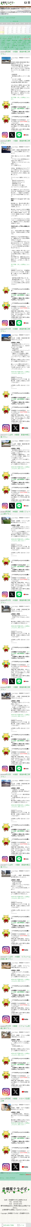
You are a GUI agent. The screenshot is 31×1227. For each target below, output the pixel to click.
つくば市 (23, 37)
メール (22, 1225)
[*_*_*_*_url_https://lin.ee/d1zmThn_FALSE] (19, 507)
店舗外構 (14, 45)
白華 (12, 47)
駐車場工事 (25, 44)
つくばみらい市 (25, 38)
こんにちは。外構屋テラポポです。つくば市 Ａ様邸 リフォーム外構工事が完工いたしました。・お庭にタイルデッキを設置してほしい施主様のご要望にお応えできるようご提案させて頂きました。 (20, 972)
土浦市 (3, 40)
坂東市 (9, 44)
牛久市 (11, 37)
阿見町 (10, 38)
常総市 (3, 44)
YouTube (18, 44)
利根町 (9, 40)
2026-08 (15, 21)
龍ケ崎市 (17, 37)
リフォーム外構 (11, 42)
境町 (17, 49)
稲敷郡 (20, 40)
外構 (29, 42)
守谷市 (5, 38)
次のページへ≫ (21, 1173)
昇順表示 (22, 1174)
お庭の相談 (27, 40)
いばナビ (2, 45)
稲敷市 (3, 42)
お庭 (13, 44)
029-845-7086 (9, 1225)
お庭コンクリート (9, 49)
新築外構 (14, 40)
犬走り (9, 45)
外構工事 (6, 47)
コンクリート (18, 47)
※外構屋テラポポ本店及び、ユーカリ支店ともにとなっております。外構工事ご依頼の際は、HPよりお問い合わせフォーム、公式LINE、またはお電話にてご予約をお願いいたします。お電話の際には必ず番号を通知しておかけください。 (20, 311)
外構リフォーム (24, 49)
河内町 (19, 42)
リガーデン (16, 38)
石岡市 (24, 42)
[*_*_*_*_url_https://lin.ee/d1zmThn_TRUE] (19, 137)
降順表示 (28, 1174)
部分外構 (21, 45)
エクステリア (4, 37)
